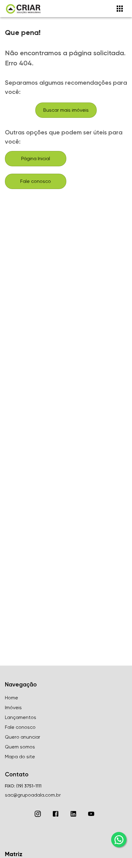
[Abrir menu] (119, 8)
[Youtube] (91, 813)
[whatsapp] (118, 839)
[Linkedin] (73, 813)
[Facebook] (55, 813)
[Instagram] (37, 813)
